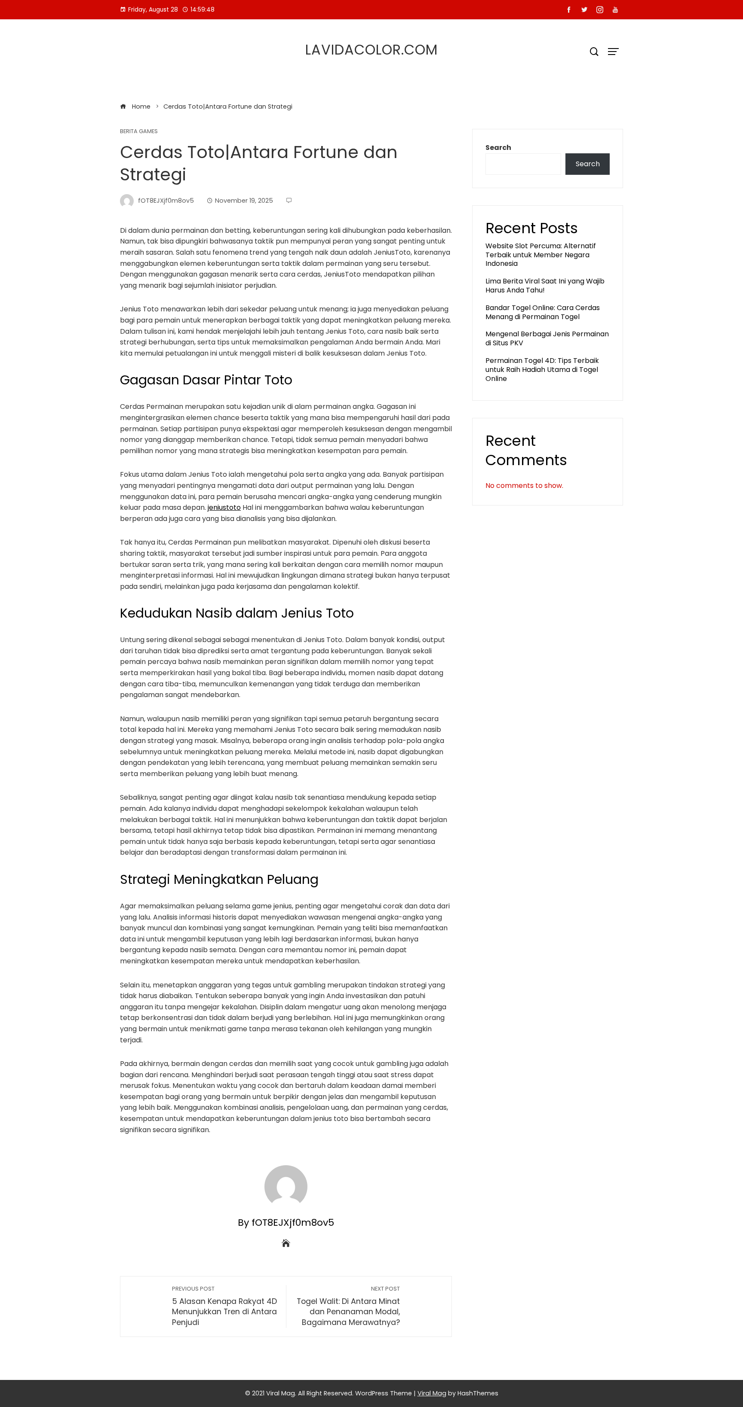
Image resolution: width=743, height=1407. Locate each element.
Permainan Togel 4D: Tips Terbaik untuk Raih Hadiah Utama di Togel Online (542, 370)
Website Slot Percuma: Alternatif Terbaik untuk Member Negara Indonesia (540, 255)
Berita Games (139, 131)
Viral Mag (432, 1393)
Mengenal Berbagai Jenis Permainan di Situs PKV (547, 338)
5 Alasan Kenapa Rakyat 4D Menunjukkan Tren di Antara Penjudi (224, 1306)
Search (498, 147)
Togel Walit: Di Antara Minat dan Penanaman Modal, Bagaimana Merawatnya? (348, 1306)
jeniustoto (224, 507)
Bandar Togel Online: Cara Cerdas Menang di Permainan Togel (542, 312)
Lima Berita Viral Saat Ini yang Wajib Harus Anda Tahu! (545, 285)
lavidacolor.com (371, 49)
